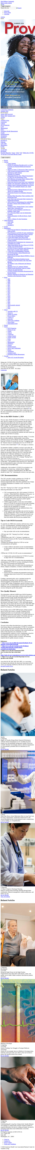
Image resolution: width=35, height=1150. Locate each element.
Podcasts (3, 142)
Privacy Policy (8, 1142)
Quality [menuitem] (3, 133)
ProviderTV (4, 140)
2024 (17, 153)
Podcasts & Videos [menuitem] (6, 139)
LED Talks (4, 143)
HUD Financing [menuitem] (5, 125)
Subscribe (6, 11)
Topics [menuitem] (2, 119)
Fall (21, 153)
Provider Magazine (6, 153)
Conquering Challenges (7, 109)
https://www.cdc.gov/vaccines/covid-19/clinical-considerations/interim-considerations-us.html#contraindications (15, 647)
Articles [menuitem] (3, 17)
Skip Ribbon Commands (7, 1)
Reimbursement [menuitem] (5, 134)
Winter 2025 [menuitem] (4, 116)
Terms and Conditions (10, 1144)
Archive (3, 117)
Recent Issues (4, 113)
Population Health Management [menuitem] (9, 131)
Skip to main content (6, 3)
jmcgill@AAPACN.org (7, 666)
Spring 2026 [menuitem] (4, 114)
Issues (13, 153)
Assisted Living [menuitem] (5, 120)
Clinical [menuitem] (3, 123)
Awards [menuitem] (3, 148)
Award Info (4, 149)
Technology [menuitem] (4, 136)
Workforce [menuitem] (3, 137)
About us (6, 1139)
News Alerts (7, 12)
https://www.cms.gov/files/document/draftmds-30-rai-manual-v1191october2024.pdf (16, 643)
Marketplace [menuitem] (4, 145)
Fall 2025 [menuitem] (10, 114)
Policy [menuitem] (2, 129)
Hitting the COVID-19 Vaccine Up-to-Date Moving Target (17, 153)
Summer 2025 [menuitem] (11, 116)
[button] (18, 8)
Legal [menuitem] (2, 126)
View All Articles (5, 896)
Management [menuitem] (4, 128)
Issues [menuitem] (2, 18)
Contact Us (7, 1141)
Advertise (6, 14)
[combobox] (8, 8)
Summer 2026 (4, 111)
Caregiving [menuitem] (4, 122)
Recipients (3, 151)
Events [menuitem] (2, 146)
